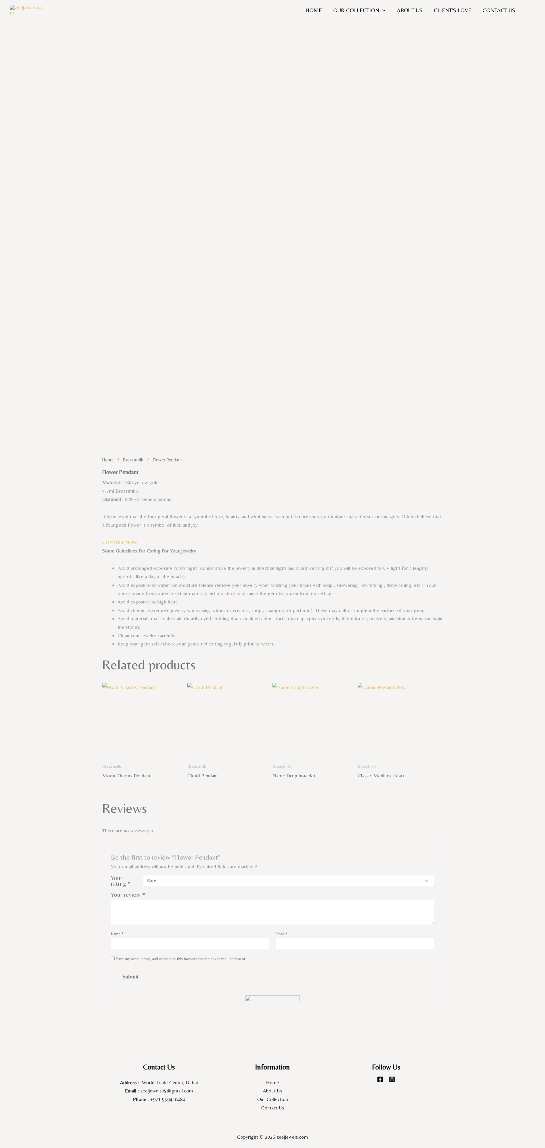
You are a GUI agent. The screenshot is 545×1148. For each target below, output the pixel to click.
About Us (409, 10)
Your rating (121, 881)
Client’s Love (452, 10)
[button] (382, 10)
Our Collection (272, 1099)
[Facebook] (380, 1079)
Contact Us (499, 10)
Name (117, 934)
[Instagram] (392, 1079)
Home (313, 10)
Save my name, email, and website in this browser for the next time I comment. (181, 959)
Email (281, 934)
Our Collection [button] (356, 10)
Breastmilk (133, 460)
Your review (128, 894)
